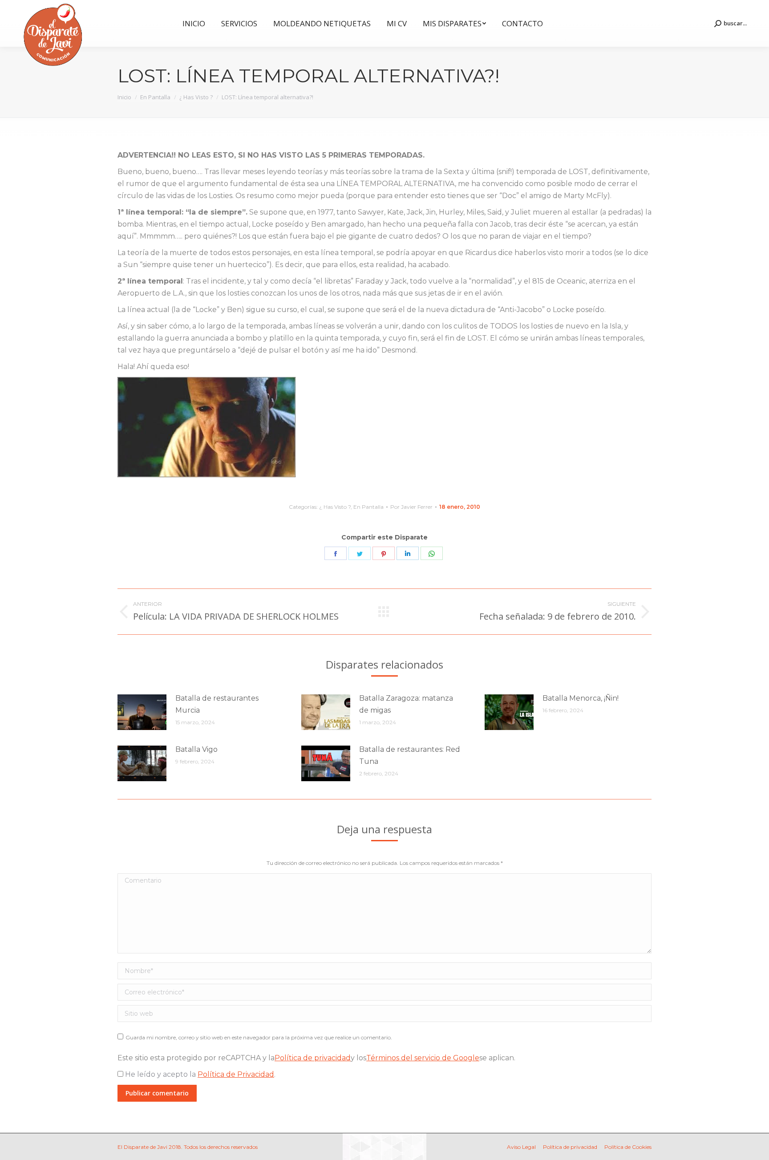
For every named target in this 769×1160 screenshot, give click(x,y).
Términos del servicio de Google (422, 1058)
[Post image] (141, 712)
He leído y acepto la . (199, 1074)
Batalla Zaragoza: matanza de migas (406, 704)
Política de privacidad (313, 1058)
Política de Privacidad (236, 1074)
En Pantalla (368, 506)
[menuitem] (194, 23)
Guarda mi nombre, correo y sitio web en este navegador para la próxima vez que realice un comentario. (258, 1037)
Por (411, 506)
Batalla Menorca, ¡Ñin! (580, 698)
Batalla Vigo (196, 749)
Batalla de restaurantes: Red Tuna (409, 755)
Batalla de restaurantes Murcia (217, 704)
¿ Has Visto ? (335, 506)
